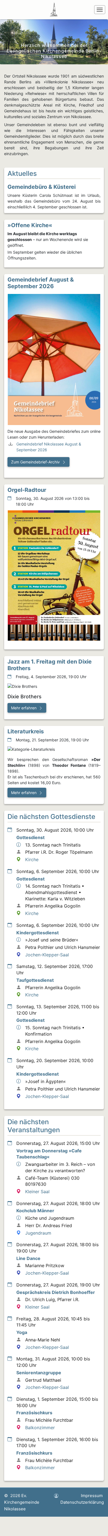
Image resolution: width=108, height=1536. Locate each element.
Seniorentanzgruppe (38, 1372)
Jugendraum (38, 1233)
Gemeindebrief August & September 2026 (40, 283)
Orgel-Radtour (26, 490)
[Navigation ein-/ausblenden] (99, 9)
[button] (38, 462)
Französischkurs (34, 1412)
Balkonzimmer (40, 1427)
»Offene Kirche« (29, 225)
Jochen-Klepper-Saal (47, 954)
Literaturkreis (25, 731)
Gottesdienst (30, 837)
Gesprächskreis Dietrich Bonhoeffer (55, 1292)
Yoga (21, 1332)
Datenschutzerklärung (82, 1502)
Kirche (31, 859)
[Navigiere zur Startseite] (55, 9)
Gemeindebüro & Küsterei (41, 187)
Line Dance (28, 1258)
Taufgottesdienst (35, 980)
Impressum (92, 1495)
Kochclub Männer (35, 1210)
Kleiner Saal (37, 1191)
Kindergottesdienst (37, 932)
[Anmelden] (56, 1496)
